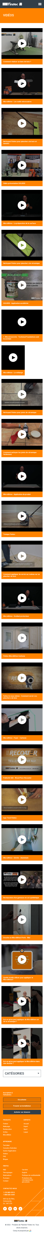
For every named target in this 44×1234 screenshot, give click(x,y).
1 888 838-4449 (9, 1195)
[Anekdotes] (30, 1231)
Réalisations (7, 1175)
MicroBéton (7, 1135)
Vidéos (5, 1153)
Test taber (6, 1145)
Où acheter (22, 1100)
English (24, 1172)
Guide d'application (9, 1151)
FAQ (4, 1156)
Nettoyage (6, 1126)
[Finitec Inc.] (12, 4)
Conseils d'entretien (10, 1148)
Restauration (7, 1129)
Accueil (26, 1123)
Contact (5, 1181)
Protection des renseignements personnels (27, 1180)
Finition (5, 1123)
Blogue (5, 1159)
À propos (6, 1178)
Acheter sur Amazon (22, 1112)
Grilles (5, 1132)
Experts (27, 1120)
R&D (4, 1169)
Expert (26, 1126)
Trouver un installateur (22, 1106)
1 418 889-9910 (9, 1192)
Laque (26, 1132)
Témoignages (7, 1172)
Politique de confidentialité (31, 1175)
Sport (25, 1129)
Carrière (25, 1169)
